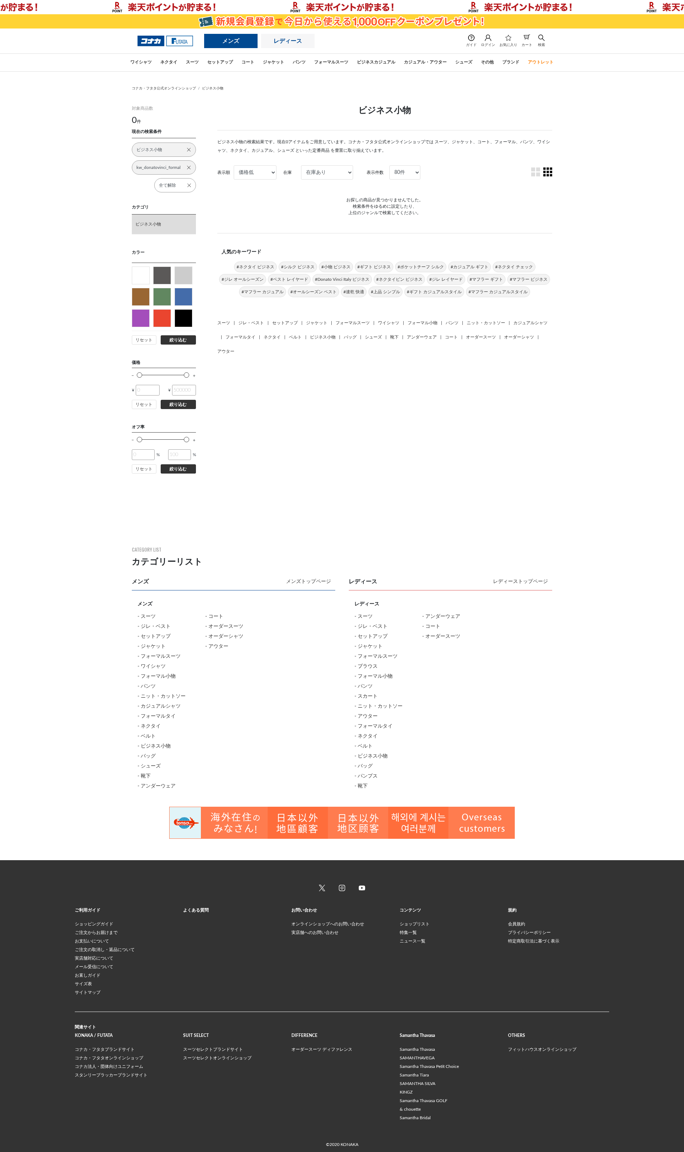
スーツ (223, 323)
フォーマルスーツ (353, 323)
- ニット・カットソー (162, 696)
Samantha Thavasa (417, 1049)
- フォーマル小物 (157, 676)
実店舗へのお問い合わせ (314, 932)
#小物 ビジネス (336, 267)
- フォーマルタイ (157, 716)
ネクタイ (272, 337)
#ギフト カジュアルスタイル (434, 292)
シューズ (373, 337)
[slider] (139, 375)
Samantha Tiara (414, 1075)
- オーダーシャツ (224, 636)
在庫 (287, 172)
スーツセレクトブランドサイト (213, 1049)
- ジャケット (152, 646)
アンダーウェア (422, 337)
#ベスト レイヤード (289, 279)
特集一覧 (408, 932)
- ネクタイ (149, 726)
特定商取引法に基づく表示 (533, 941)
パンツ (452, 323)
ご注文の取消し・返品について (105, 949)
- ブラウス (366, 666)
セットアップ (285, 323)
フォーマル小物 (422, 323)
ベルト (295, 337)
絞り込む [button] (178, 340)
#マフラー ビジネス (529, 279)
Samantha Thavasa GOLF (423, 1101)
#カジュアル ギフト (469, 267)
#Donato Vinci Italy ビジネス (342, 279)
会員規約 (516, 924)
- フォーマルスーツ (159, 656)
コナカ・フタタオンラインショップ (109, 1058)
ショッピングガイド (94, 924)
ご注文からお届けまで (96, 932)
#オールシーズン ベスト (313, 292)
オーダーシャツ (519, 337)
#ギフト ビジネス (374, 267)
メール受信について (94, 967)
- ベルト (147, 736)
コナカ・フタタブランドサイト (105, 1049)
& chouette (410, 1109)
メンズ (230, 41)
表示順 (223, 172)
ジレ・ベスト (251, 323)
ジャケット (316, 323)
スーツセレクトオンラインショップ (217, 1058)
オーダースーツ (481, 337)
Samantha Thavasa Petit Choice (429, 1066)
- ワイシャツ (152, 666)
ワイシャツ (388, 323)
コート (451, 337)
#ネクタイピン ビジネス (399, 279)
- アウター (216, 646)
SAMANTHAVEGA (417, 1058)
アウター (225, 351)
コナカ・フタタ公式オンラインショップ (164, 88)
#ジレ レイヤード (446, 279)
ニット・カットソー (486, 323)
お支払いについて (92, 941)
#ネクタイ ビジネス (255, 267)
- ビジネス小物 (154, 746)
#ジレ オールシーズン (243, 279)
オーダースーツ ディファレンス (321, 1049)
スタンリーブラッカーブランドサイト (111, 1075)
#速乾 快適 (353, 292)
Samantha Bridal (415, 1118)
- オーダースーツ (224, 626)
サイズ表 (83, 984)
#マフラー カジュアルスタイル (498, 292)
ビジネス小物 (212, 88)
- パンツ (147, 686)
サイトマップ (87, 992)
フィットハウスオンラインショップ (542, 1049)
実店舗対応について (94, 958)
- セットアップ (154, 636)
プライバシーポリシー (529, 932)
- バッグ (147, 756)
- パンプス (366, 776)
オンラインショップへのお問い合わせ (327, 924)
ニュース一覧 (412, 941)
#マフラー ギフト (486, 279)
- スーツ (147, 616)
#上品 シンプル (385, 292)
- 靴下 (144, 776)
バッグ (350, 337)
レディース (288, 41)
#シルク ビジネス (298, 267)
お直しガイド (87, 975)
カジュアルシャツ (530, 323)
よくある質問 (196, 910)
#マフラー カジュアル (263, 292)
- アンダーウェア (157, 786)
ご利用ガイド (87, 910)
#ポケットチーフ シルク (421, 267)
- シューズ (149, 766)
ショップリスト (415, 924)
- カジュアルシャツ (159, 706)
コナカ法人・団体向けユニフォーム (109, 1066)
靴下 (394, 337)
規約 (512, 910)
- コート (214, 616)
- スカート (366, 696)
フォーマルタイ (240, 337)
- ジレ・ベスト (154, 626)
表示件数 (375, 172)
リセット (143, 340)
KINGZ (406, 1092)
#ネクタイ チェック (514, 267)
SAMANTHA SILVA (417, 1083)
